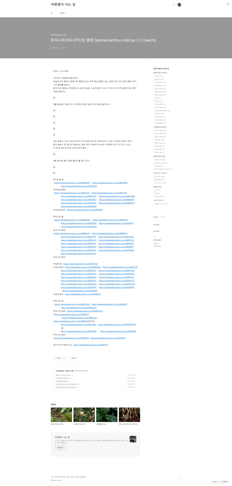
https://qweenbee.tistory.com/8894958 (117, 196)
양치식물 (159, 114)
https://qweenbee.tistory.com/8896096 (109, 183)
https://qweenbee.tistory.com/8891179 (78, 237)
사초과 (159, 101)
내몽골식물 (159, 149)
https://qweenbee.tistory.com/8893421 (78, 240)
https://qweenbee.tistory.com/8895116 (78, 243)
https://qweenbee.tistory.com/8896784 (78, 199)
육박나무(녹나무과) (63, 375)
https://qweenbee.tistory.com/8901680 (78, 324)
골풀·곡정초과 (161, 92)
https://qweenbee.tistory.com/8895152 (116, 243)
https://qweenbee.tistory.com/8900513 (83, 294)
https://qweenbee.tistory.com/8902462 (79, 284)
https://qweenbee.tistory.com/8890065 (72, 220)
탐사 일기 (160, 176)
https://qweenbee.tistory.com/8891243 (72, 304)
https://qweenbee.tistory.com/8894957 (79, 196)
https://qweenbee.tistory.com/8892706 (109, 193)
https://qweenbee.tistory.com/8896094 (79, 277)
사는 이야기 (160, 183)
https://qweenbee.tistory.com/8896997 (116, 199)
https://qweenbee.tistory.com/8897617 (116, 223)
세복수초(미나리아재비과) (66, 387)
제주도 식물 (69, 371)
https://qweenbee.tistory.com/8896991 (116, 247)
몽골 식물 (159, 140)
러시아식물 (159, 152)
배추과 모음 (160, 95)
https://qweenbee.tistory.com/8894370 (85, 311)
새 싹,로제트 (161, 82)
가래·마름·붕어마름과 (162, 111)
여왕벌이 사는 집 (63, 4)
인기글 (162, 217)
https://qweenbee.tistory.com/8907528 (79, 186)
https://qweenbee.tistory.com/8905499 (117, 284)
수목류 (159, 79)
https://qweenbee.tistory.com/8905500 (118, 331)
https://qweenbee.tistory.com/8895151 (71, 314)
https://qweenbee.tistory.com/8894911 (71, 338)
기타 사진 (158, 200)
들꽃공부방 (159, 156)
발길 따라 (159, 180)
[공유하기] (62, 358)
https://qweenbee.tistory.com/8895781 (110, 220)
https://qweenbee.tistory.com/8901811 (108, 338)
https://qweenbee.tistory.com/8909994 (78, 287)
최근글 (155, 217)
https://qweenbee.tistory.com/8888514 (110, 233)
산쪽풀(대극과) (61, 381)
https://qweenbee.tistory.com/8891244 (79, 318)
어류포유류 (159, 196)
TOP (179, 478)
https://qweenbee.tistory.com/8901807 (116, 324)
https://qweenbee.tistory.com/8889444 (72, 233)
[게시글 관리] (65, 358)
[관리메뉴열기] (228, 4)
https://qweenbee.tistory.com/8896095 (79, 223)
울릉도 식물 (160, 137)
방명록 (62, 13)
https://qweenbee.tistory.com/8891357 (78, 270)
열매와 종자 (160, 85)
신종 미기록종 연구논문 (163, 169)
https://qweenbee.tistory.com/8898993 (79, 206)
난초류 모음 (160, 120)
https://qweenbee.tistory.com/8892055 (72, 183)
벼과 (158, 98)
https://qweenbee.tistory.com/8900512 (78, 280)
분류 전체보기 (161, 69)
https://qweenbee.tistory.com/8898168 (78, 203)
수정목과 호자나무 (63, 378)
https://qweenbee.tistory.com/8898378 (116, 203)
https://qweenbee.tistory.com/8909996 (78, 250)
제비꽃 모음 (160, 117)
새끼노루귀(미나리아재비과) (66, 384)
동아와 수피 (160, 89)
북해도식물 (160, 143)
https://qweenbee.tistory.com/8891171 (91, 345)
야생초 (159, 76)
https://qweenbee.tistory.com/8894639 (71, 321)
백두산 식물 (160, 130)
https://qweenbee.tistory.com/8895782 (117, 274)
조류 (157, 190)
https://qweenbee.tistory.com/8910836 (116, 250)
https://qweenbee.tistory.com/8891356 (116, 237)
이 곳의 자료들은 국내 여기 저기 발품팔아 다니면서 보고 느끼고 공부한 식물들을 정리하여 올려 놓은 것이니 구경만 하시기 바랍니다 (92, 442)
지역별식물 (60, 371)
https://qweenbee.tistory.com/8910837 (80, 291)
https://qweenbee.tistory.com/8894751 (72, 193)
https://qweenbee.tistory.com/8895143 (78, 274)
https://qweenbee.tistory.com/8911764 (78, 253)
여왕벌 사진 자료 (161, 204)
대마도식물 (159, 146)
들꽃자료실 (160, 73)
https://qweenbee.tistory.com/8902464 (79, 307)
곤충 (157, 193)
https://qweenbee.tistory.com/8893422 (117, 270)
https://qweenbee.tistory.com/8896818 (84, 210)
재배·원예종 (160, 123)
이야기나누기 (160, 173)
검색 (174, 5)
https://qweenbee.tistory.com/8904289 (79, 331)
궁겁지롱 (159, 166)
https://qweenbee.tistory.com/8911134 (80, 264)
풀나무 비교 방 (161, 163)
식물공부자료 (160, 160)
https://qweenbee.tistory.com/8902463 (79, 226)
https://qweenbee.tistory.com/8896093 (109, 304)
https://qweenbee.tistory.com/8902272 (117, 280)
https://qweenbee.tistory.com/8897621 (116, 277)
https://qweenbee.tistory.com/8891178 (120, 267)
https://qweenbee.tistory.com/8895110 (116, 240)
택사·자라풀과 (160, 107)
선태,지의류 (160, 104)
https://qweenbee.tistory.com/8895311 (78, 247)
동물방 (157, 187)
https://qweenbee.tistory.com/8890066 (83, 267)
